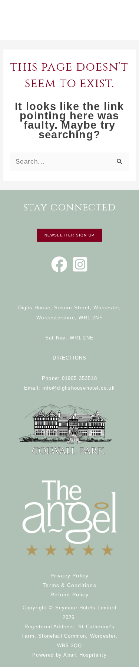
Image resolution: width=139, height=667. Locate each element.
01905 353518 (79, 378)
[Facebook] (59, 264)
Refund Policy (69, 594)
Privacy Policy (69, 576)
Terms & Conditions (69, 585)
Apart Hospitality (84, 655)
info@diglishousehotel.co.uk (79, 388)
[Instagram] (80, 264)
